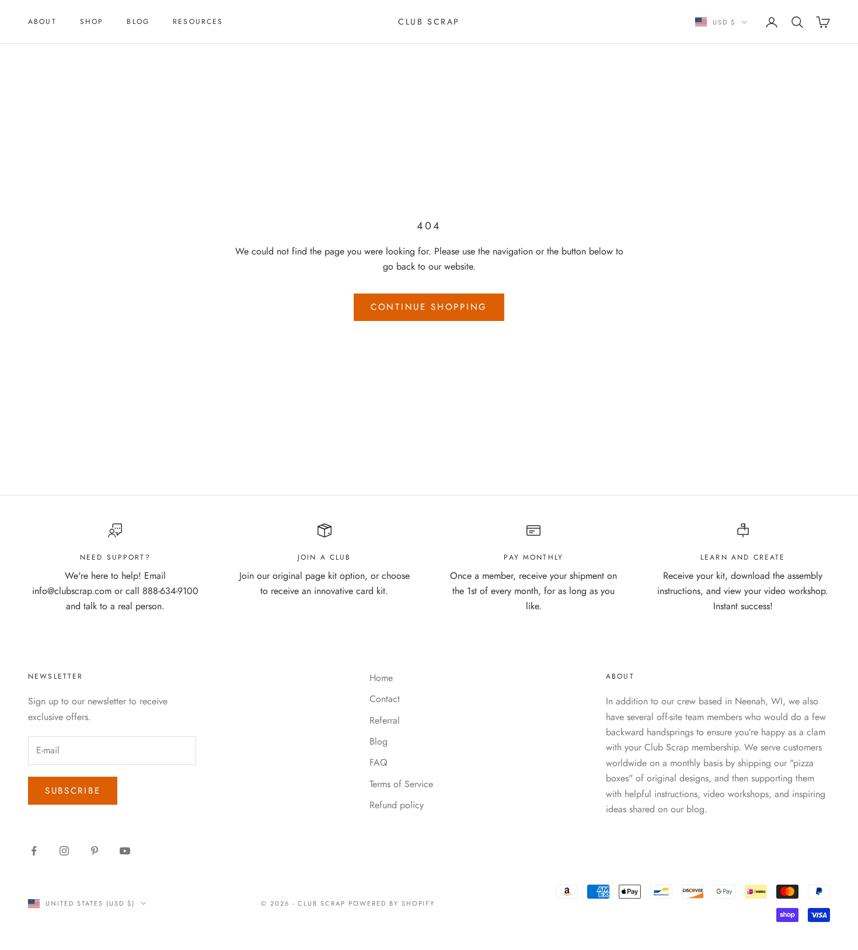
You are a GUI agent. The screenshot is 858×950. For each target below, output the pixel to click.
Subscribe (72, 790)
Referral (384, 720)
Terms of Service (401, 784)
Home (381, 677)
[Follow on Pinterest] (94, 851)
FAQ (378, 762)
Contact (384, 698)
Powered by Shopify (391, 903)
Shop (92, 21)
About (42, 21)
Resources (198, 21)
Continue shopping (429, 307)
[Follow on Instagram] (64, 851)
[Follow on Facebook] (34, 851)
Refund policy (396, 805)
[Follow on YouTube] (125, 851)
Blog (138, 21)
